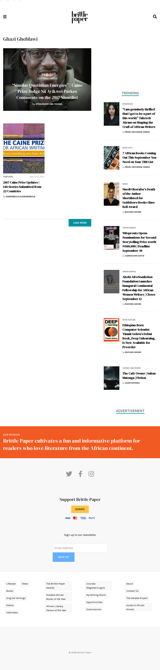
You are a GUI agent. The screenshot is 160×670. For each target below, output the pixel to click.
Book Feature (128, 320)
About (129, 583)
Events (10, 605)
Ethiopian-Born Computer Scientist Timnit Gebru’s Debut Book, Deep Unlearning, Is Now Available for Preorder (138, 336)
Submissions (93, 609)
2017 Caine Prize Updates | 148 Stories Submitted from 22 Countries (22, 186)
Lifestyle (11, 583)
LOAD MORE (80, 222)
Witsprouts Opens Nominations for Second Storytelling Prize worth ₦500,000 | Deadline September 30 (139, 242)
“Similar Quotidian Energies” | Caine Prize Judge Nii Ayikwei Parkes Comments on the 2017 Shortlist (47, 91)
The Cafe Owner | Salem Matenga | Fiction (139, 375)
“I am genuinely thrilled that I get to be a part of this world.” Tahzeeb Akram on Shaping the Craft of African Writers (138, 118)
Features (42, 78)
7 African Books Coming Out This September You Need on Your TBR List (139, 157)
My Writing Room (96, 594)
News (53, 78)
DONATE (80, 509)
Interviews (127, 104)
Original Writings (16, 598)
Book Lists (127, 148)
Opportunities (129, 228)
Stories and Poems (131, 368)
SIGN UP (63, 557)
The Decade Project (137, 598)
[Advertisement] (130, 58)
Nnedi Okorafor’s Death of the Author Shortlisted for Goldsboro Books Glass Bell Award (138, 198)
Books (9, 590)
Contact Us (132, 590)
